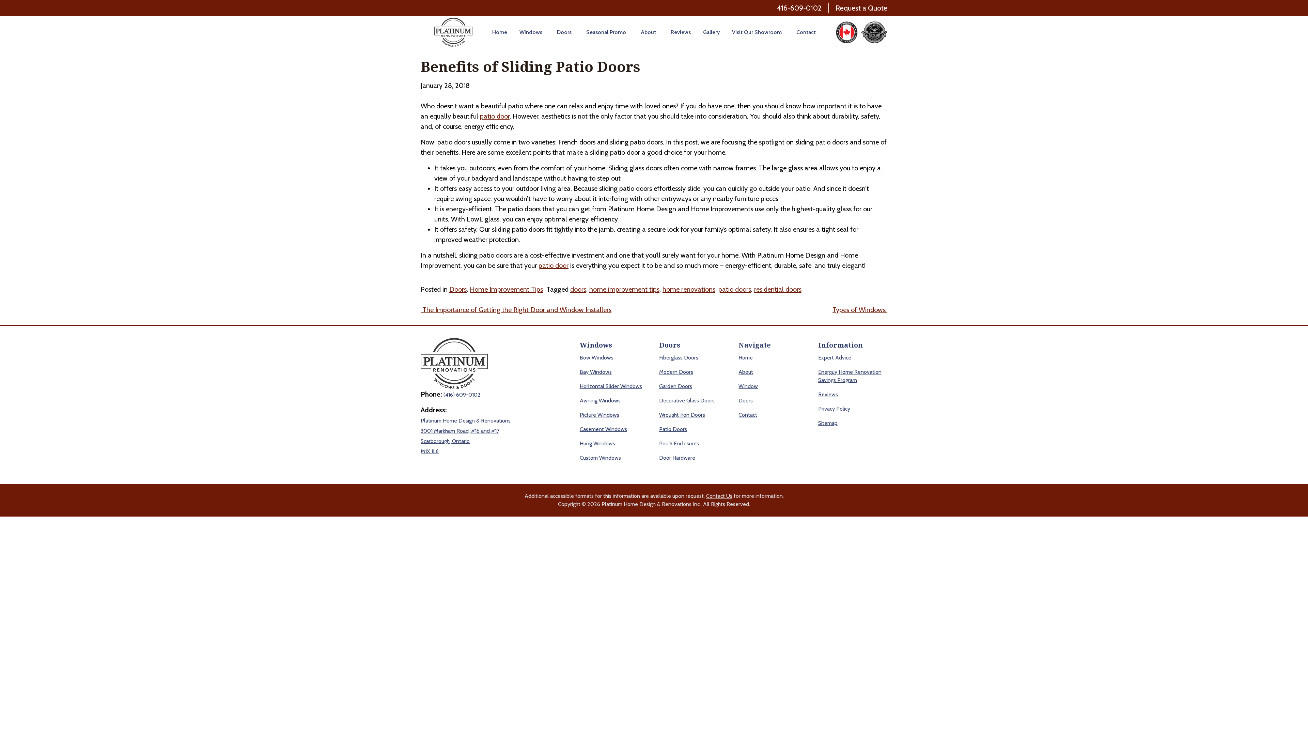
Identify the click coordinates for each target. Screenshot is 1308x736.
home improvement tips (624, 289)
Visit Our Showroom (757, 32)
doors (578, 289)
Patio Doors (673, 429)
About (648, 32)
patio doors (734, 289)
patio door (495, 116)
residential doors (777, 289)
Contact (806, 32)
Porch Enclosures (679, 443)
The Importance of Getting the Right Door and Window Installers (516, 310)
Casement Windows (603, 429)
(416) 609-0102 (462, 395)
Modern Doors (676, 372)
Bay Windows (596, 372)
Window (748, 386)
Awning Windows (600, 400)
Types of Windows (859, 310)
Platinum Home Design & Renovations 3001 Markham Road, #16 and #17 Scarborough (466, 430)
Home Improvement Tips (506, 289)
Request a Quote (861, 8)
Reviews (681, 32)
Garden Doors (675, 386)
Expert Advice (834, 357)
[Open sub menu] (543, 32)
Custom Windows (600, 458)
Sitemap (828, 423)
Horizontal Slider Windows (611, 386)
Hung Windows (597, 443)
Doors (564, 32)
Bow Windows (596, 357)
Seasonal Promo (606, 32)
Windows (530, 32)
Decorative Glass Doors (687, 400)
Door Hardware (677, 458)
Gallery (711, 32)
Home (499, 32)
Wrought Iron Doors (682, 415)
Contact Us (719, 496)
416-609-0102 (799, 8)
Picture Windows (599, 415)
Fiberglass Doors (678, 357)
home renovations (689, 289)
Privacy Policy (834, 408)
